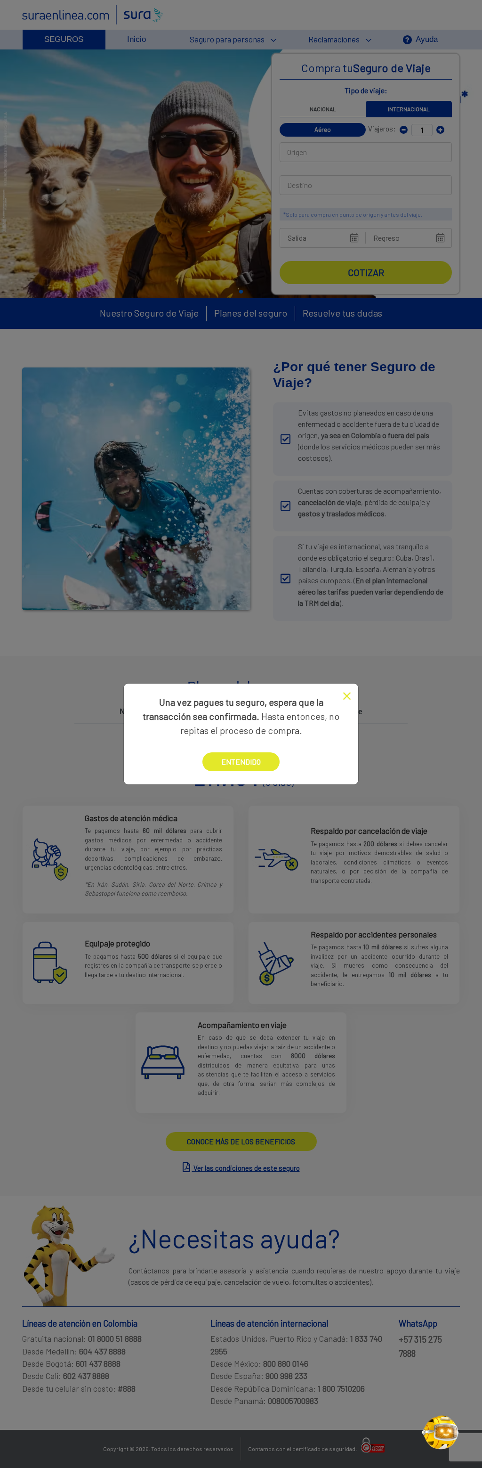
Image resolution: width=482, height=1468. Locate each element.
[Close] (347, 696)
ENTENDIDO (241, 761)
